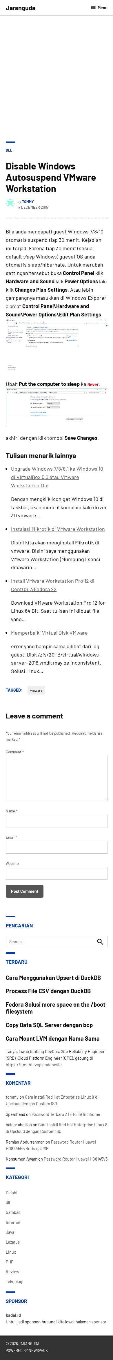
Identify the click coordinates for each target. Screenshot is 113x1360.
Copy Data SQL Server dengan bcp (49, 1024)
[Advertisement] (56, 74)
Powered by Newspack (27, 1350)
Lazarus (13, 1242)
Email (11, 837)
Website (12, 863)
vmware (36, 690)
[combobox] (56, 941)
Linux (11, 1252)
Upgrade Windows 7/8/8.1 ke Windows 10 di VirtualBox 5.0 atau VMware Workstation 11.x (57, 476)
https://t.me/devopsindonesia (33, 1064)
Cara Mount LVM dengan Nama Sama (53, 1038)
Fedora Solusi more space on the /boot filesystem (55, 1008)
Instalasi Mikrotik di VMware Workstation (58, 529)
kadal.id (13, 1315)
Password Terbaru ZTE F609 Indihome (66, 1114)
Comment (15, 752)
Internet (13, 1222)
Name (11, 811)
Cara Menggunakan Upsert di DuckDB (53, 977)
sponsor (99, 1321)
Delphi (11, 1192)
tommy (28, 201)
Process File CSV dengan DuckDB (48, 990)
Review (12, 1271)
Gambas (13, 1212)
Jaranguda (20, 7)
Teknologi (14, 1281)
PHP (10, 1261)
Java (10, 1232)
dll (9, 150)
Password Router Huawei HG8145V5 (75, 1159)
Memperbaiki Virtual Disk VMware (49, 632)
